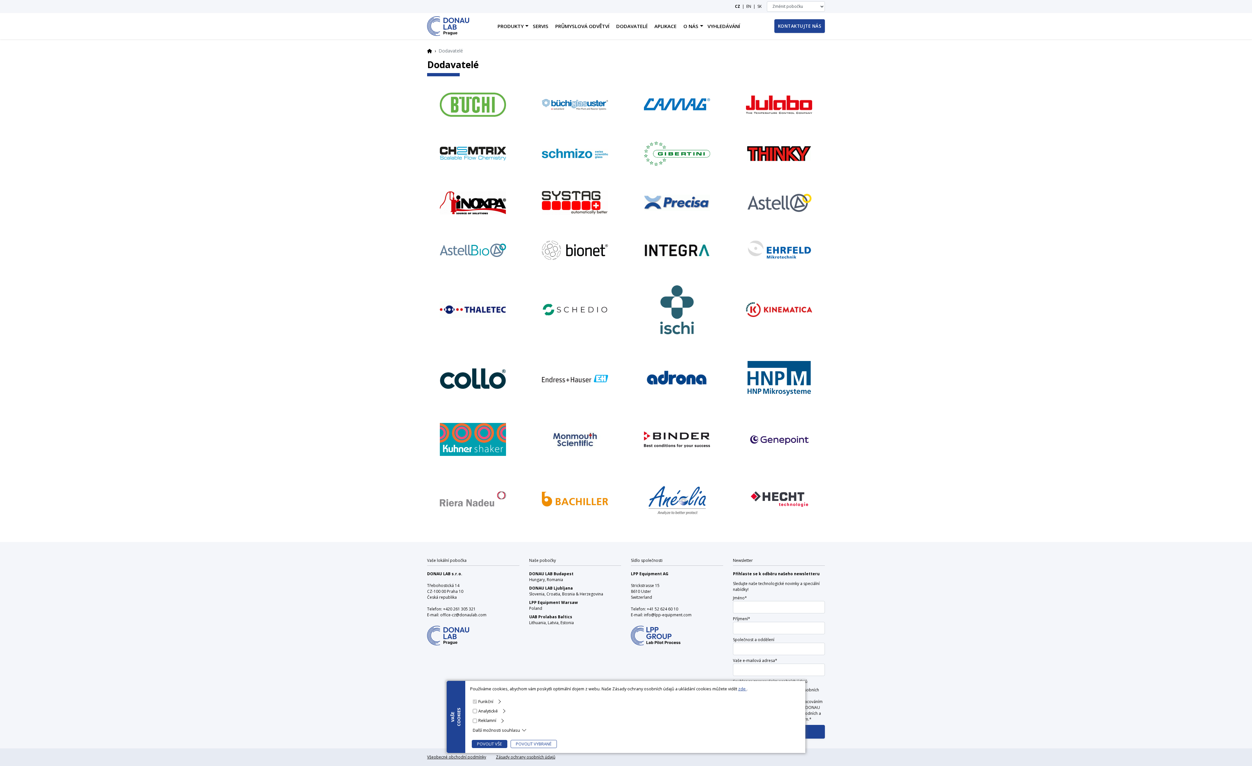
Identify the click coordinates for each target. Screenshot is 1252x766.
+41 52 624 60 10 (662, 609)
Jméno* (740, 598)
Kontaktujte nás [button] (800, 26)
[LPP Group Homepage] (448, 631)
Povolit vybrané (534, 744)
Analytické (488, 711)
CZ (737, 6)
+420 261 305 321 (459, 609)
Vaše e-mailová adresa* (755, 660)
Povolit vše (489, 744)
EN (748, 6)
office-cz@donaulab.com (463, 615)
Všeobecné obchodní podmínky (456, 757)
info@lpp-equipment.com (668, 615)
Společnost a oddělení (753, 639)
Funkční (485, 701)
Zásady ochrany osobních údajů (525, 757)
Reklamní (487, 720)
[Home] (448, 26)
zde (742, 689)
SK (759, 6)
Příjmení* (741, 619)
